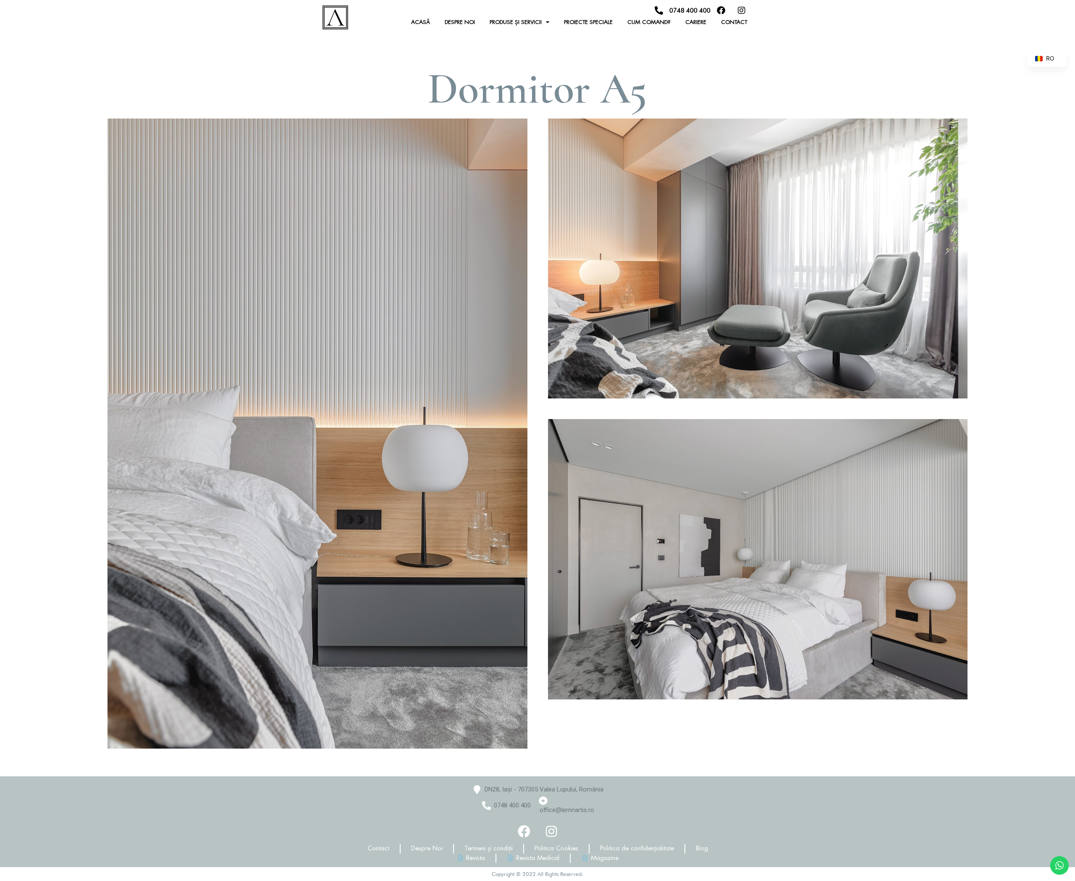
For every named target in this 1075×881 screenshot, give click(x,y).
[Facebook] (524, 831)
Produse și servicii (516, 22)
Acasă (420, 22)
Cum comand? (649, 22)
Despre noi (460, 22)
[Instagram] (551, 831)
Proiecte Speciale (588, 22)
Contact (734, 22)
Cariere (695, 22)
